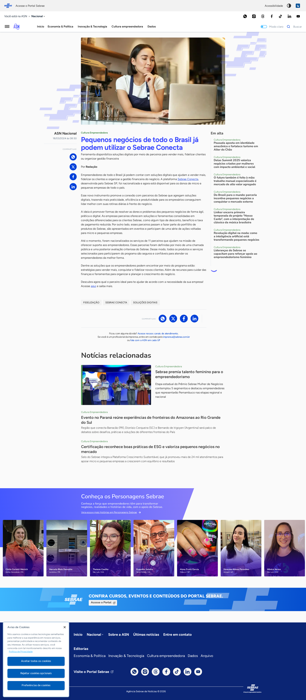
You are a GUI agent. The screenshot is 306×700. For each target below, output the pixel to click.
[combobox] (38, 16)
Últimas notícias (146, 634)
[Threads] (262, 16)
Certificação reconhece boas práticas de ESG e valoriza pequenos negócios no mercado (150, 449)
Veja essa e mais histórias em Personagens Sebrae (109, 512)
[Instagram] (253, 16)
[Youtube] (298, 16)
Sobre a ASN (118, 634)
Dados (193, 656)
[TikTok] (280, 16)
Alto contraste (289, 6)
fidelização (91, 302)
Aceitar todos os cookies (36, 661)
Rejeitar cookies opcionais (36, 673)
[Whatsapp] (245, 16)
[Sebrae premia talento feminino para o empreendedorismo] (116, 385)
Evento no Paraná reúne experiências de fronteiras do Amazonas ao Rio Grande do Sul (150, 420)
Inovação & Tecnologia (126, 656)
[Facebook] (271, 16)
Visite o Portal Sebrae (91, 672)
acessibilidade (274, 5)
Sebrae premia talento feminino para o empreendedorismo (189, 374)
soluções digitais (145, 302)
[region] (36, 659)
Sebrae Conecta (188, 179)
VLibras (298, 6)
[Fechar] (65, 627)
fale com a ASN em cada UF (145, 340)
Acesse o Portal (101, 602)
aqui (93, 286)
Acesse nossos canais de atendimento (158, 333)
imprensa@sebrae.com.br (176, 337)
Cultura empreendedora (166, 656)
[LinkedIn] (289, 16)
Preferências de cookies (36, 685)
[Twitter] (73, 166)
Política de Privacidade (21, 651)
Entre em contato (177, 634)
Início (40, 26)
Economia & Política (90, 656)
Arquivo (207, 656)
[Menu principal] (7, 26)
